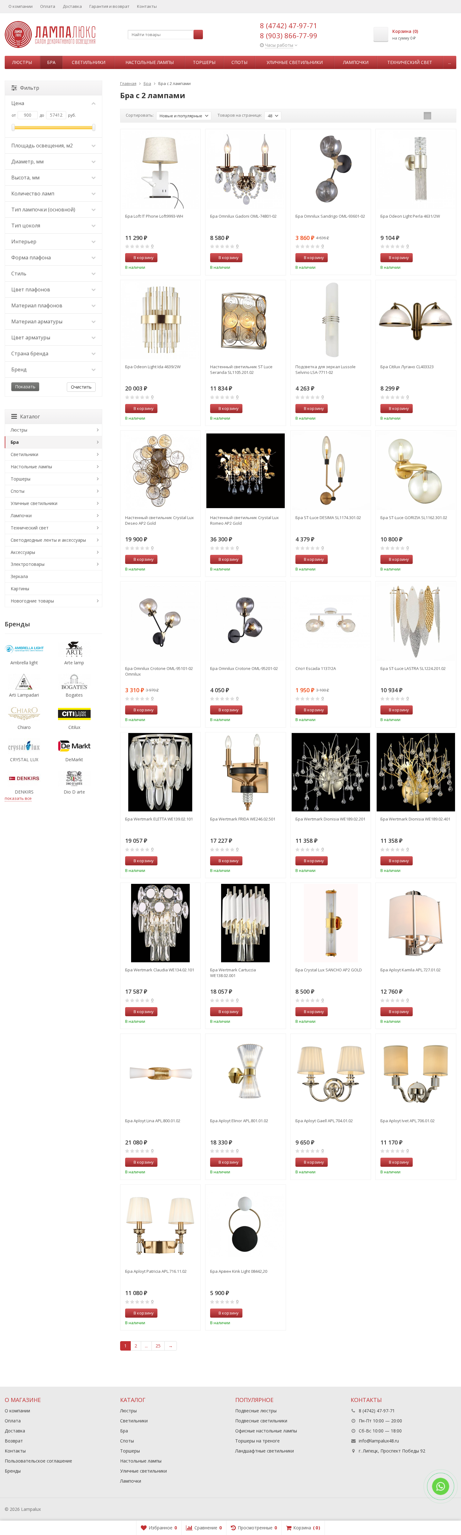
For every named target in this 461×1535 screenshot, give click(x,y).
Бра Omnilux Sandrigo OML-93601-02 (330, 216)
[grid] (427, 116)
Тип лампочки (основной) (43, 209)
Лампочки (355, 62)
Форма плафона (31, 257)
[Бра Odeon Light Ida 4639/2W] (160, 320)
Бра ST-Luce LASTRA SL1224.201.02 (413, 668)
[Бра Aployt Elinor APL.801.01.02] (245, 1074)
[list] (437, 116)
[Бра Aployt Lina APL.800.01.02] (160, 1074)
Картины (20, 589)
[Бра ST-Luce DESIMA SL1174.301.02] (331, 471)
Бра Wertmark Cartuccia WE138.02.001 (233, 972)
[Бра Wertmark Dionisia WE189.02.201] (331, 772)
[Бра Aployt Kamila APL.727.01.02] (416, 923)
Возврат (14, 1441)
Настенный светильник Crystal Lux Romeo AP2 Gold (244, 520)
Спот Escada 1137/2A (315, 668)
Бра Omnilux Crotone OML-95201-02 (244, 668)
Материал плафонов (36, 305)
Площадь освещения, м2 (42, 145)
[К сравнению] (184, 257)
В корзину (144, 257)
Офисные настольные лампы (266, 1431)
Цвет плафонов (30, 289)
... (449, 62)
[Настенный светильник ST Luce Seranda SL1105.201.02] (245, 320)
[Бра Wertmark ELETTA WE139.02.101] (160, 772)
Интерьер (23, 241)
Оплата (47, 6)
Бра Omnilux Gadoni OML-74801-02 (243, 216)
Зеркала (19, 576)
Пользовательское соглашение (38, 1461)
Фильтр (29, 87)
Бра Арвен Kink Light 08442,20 (238, 1271)
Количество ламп (32, 193)
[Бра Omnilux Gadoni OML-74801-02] (245, 169)
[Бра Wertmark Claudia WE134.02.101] (160, 923)
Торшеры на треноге (257, 1441)
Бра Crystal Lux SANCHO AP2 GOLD (328, 970)
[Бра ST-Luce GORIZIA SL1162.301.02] (416, 471)
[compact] (447, 116)
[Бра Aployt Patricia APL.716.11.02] (160, 1225)
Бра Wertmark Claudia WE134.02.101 (159, 970)
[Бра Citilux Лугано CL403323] (416, 320)
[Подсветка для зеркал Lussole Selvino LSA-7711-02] (331, 320)
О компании (20, 6)
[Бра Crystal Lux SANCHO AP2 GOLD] (331, 923)
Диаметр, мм (27, 161)
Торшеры (204, 62)
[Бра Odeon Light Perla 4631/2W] (416, 169)
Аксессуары (23, 552)
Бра (51, 62)
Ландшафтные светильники (264, 1451)
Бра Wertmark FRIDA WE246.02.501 (242, 819)
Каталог (30, 416)
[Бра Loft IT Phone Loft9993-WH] (160, 169)
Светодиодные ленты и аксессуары (48, 540)
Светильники (88, 62)
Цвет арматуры (30, 337)
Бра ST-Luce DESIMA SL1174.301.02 (328, 517)
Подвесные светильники (261, 1421)
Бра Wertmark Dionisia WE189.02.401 (415, 819)
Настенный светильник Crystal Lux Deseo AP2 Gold (159, 520)
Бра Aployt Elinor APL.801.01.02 (239, 1120)
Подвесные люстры (256, 1411)
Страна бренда (29, 353)
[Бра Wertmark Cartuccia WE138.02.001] (245, 923)
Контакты (147, 6)
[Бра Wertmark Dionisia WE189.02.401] (416, 772)
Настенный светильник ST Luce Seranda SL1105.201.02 (241, 369)
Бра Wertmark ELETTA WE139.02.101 (159, 819)
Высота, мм (25, 177)
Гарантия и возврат (109, 6)
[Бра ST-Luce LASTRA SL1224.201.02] (416, 622)
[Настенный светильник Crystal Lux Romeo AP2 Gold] (245, 471)
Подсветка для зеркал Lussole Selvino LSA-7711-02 (325, 369)
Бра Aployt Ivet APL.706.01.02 (407, 1120)
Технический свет (409, 62)
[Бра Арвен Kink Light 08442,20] (245, 1225)
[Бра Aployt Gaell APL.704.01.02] (331, 1074)
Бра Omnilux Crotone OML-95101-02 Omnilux (159, 671)
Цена (17, 103)
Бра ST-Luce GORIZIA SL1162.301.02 (413, 517)
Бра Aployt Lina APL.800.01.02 (152, 1120)
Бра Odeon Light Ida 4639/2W (153, 366)
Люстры (22, 62)
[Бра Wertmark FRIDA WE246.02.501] (245, 772)
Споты (239, 62)
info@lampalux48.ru (379, 1441)
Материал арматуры (36, 321)
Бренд (19, 369)
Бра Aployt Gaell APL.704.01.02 (324, 1120)
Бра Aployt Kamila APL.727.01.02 (410, 970)
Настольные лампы (149, 62)
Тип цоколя (25, 225)
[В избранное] (193, 257)
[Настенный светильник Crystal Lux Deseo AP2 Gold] (160, 471)
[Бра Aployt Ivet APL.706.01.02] (416, 1074)
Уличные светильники (295, 62)
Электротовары (28, 564)
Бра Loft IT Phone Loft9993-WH (154, 216)
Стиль (18, 273)
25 (158, 1346)
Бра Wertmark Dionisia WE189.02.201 (330, 819)
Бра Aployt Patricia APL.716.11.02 (156, 1271)
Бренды (13, 1471)
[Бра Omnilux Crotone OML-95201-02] (245, 622)
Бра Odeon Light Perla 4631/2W (410, 216)
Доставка (72, 6)
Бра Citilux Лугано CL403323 (407, 366)
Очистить (81, 387)
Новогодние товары (32, 601)
